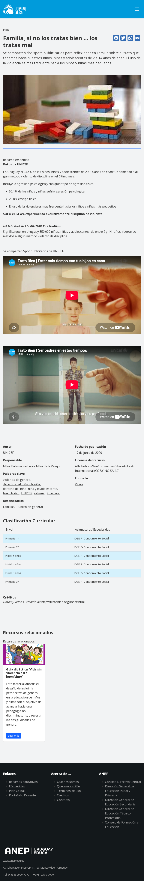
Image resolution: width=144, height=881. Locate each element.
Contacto (63, 800)
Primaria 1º (12, 538)
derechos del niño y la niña (21, 484)
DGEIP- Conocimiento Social (91, 538)
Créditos (63, 795)
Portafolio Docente (22, 795)
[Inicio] (14, 9)
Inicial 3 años (13, 573)
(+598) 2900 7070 (43, 874)
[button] (72, 109)
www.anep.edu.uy (13, 860)
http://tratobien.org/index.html (63, 602)
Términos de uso (69, 791)
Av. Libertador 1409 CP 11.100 (21, 867)
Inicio (6, 29)
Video (79, 484)
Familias (8, 507)
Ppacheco (53, 493)
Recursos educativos (23, 782)
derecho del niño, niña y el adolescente (30, 489)
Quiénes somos (68, 782)
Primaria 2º (12, 547)
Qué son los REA (68, 786)
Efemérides (17, 786)
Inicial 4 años (13, 564)
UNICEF (26, 493)
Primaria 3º (12, 581)
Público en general (29, 507)
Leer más (13, 735)
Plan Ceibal (17, 791)
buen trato (11, 493)
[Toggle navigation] (137, 9)
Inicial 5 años (13, 556)
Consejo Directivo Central (123, 782)
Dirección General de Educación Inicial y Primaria (119, 790)
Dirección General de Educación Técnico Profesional (119, 813)
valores (39, 493)
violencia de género (16, 480)
